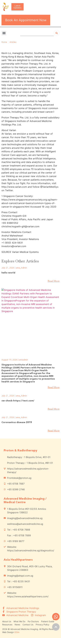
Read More (54, 281)
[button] (3, 33)
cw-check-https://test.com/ (17, 401)
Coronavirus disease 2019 (16, 422)
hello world (8, 273)
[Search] (57, 33)
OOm (16, 632)
